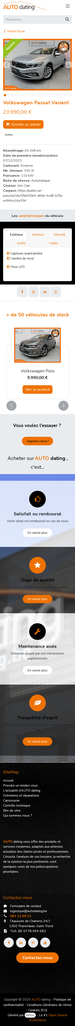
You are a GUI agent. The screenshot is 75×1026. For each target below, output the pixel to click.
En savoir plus (38, 532)
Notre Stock (16, 31)
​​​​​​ (37, 958)
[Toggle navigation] (68, 6)
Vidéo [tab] (53, 243)
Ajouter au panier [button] (26, 124)
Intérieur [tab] (38, 234)
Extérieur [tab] (16, 234)
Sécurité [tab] (59, 234)
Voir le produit (37, 389)
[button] (6, 64)
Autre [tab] (21, 243)
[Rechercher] (67, 19)
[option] (37, 362)
